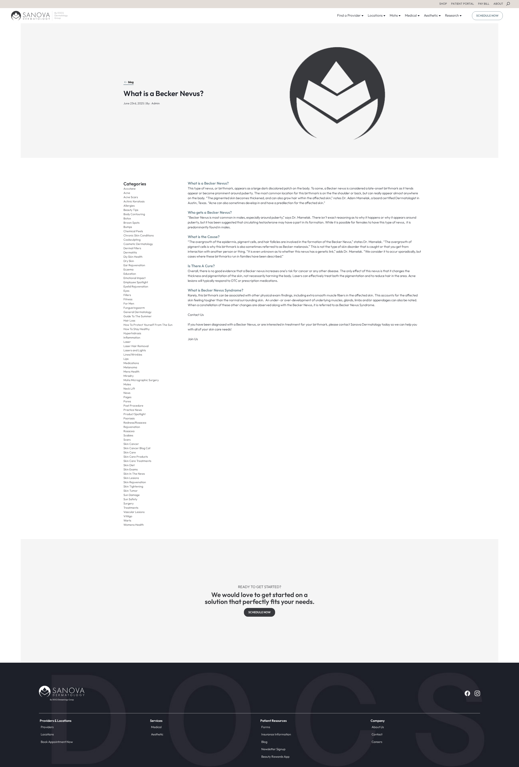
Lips (126, 359)
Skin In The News (134, 473)
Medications (131, 363)
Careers (377, 742)
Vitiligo (127, 516)
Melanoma (130, 367)
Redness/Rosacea (134, 422)
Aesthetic (157, 734)
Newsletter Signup (273, 749)
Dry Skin (128, 261)
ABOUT (498, 3)
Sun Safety (130, 499)
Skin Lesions (131, 478)
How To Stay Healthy (136, 329)
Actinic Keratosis (134, 201)
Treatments (130, 508)
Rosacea (128, 431)
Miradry (128, 376)
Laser (127, 342)
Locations (47, 734)
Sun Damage (131, 495)
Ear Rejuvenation (134, 265)
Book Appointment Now (57, 742)
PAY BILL (483, 3)
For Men (128, 303)
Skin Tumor (130, 490)
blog (131, 82)
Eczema (128, 269)
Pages (127, 397)
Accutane (129, 188)
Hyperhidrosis (132, 333)
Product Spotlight (134, 414)
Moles (127, 384)
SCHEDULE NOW (487, 15)
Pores (127, 401)
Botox (127, 218)
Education (129, 274)
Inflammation (131, 337)
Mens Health (131, 371)
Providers (47, 727)
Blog (264, 742)
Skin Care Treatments (137, 461)
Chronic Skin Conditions (138, 235)
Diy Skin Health (133, 257)
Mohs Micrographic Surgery (141, 380)
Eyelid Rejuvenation (135, 286)
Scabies (128, 435)
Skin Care (129, 452)
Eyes (126, 291)
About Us (378, 727)
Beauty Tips (130, 210)
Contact (377, 734)
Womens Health (133, 525)
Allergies (129, 205)
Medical (156, 727)
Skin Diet (129, 465)
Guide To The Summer (137, 316)
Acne (126, 193)
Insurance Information (276, 734)
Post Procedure (133, 405)
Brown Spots (131, 222)
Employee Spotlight (135, 282)
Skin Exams (130, 469)
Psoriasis (129, 418)
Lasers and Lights (134, 350)
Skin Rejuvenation (134, 482)
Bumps (127, 227)
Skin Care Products (135, 456)
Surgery (128, 503)
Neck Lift (129, 388)
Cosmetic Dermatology (138, 244)
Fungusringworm (134, 308)
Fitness (127, 299)
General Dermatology (137, 312)
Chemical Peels (133, 231)
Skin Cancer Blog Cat (136, 448)
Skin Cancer (131, 444)
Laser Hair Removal (136, 346)
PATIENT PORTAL (462, 3)
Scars (127, 439)
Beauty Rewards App (275, 756)
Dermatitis (130, 252)
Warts (127, 520)
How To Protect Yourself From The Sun (148, 325)
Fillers (127, 295)
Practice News (132, 410)
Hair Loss (129, 320)
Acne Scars (130, 197)
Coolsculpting (131, 239)
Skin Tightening (133, 486)
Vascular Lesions (134, 512)
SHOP (443, 3)
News (126, 393)
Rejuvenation (131, 427)
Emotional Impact (134, 278)
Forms (265, 727)
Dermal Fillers (132, 248)
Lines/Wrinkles (132, 354)
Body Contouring (134, 214)
